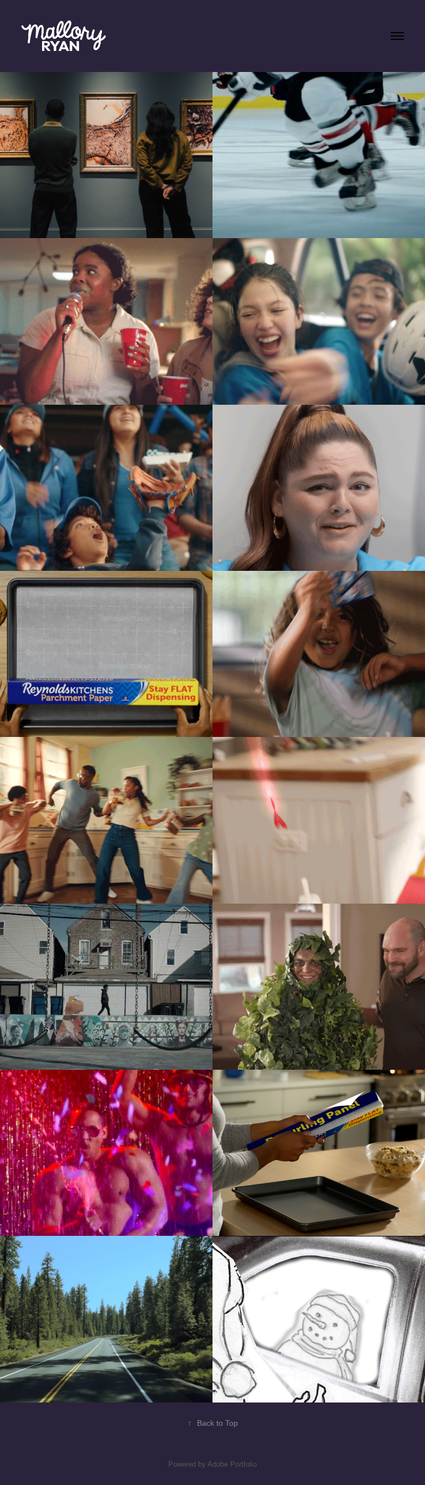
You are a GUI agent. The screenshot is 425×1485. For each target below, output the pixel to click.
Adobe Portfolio (232, 1464)
